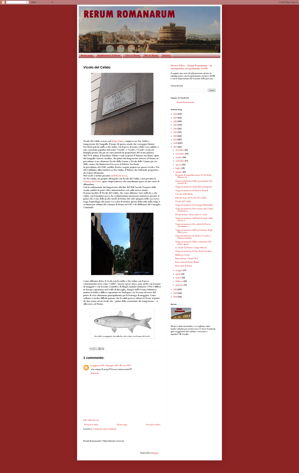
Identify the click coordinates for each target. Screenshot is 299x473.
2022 (175, 128)
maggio (179, 270)
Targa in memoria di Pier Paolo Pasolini (193, 251)
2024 (175, 121)
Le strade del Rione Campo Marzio (191, 247)
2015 (175, 293)
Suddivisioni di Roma (108, 55)
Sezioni (166, 55)
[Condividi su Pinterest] (102, 348)
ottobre (179, 157)
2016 (175, 289)
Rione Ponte (117, 141)
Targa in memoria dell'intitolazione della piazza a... (194, 219)
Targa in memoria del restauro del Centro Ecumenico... (194, 209)
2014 (175, 297)
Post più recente (91, 424)
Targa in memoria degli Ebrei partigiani (193, 187)
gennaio (180, 285)
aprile (178, 274)
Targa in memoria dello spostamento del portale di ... (193, 182)
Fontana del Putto (92, 181)
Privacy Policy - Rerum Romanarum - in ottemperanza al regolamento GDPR (191, 67)
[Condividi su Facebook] (99, 348)
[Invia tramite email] (91, 348)
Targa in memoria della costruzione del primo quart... (193, 242)
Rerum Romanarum (185, 102)
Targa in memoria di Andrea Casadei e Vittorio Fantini (193, 237)
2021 (175, 132)
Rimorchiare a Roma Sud (186, 258)
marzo (179, 277)
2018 (175, 143)
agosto (179, 164)
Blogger (154, 453)
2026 (175, 114)
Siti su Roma (151, 55)
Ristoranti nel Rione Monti (187, 262)
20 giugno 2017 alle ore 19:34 (118, 365)
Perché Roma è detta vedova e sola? (191, 214)
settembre (180, 161)
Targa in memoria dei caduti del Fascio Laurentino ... (193, 225)
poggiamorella (97, 365)
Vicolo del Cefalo (183, 201)
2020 (175, 136)
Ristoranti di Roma (183, 266)
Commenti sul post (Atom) (104, 429)
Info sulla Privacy (91, 420)
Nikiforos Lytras (182, 255)
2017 (175, 147)
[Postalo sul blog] (93, 348)
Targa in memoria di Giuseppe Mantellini (194, 205)
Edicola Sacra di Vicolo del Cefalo (190, 198)
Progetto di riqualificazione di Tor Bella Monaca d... (193, 176)
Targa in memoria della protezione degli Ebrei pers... (193, 231)
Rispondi (95, 373)
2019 (175, 139)
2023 (175, 125)
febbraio (179, 281)
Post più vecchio (153, 424)
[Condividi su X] (96, 348)
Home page (87, 55)
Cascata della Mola (184, 194)
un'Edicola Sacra (119, 175)
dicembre (180, 150)
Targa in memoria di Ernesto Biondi (191, 190)
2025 (175, 118)
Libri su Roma (132, 55)
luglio (178, 168)
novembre (180, 154)
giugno (179, 172)
